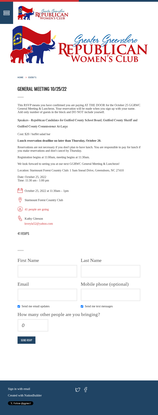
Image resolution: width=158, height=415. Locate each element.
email (27, 388)
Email (23, 284)
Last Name (91, 260)
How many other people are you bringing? (59, 314)
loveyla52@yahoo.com (38, 223)
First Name (28, 260)
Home (20, 77)
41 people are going (37, 209)
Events (32, 77)
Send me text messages (99, 306)
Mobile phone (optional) (105, 284)
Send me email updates (36, 306)
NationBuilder (33, 395)
